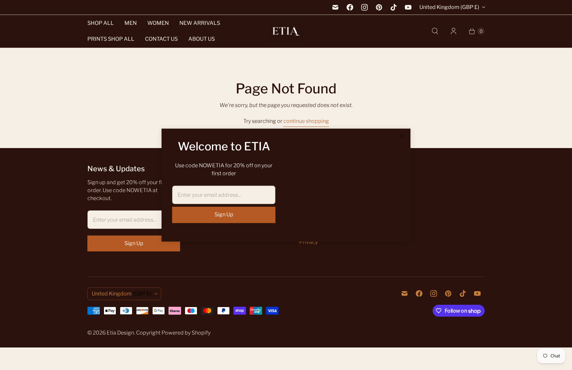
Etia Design (120, 333)
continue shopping (306, 121)
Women (158, 23)
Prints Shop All (110, 39)
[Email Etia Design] (335, 7)
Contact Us (161, 39)
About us (201, 39)
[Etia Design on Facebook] (350, 7)
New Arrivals (199, 23)
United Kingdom (449, 7)
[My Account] (453, 31)
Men (130, 23)
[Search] (435, 31)
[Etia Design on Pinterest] (379, 7)
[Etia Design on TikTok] (393, 7)
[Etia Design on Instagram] (364, 7)
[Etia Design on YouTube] (408, 7)
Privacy (308, 242)
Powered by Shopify (186, 333)
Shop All (100, 23)
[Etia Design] (286, 31)
